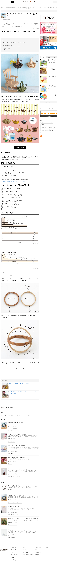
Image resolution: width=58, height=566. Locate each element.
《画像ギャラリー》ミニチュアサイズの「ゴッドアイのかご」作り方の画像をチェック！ (20, 31)
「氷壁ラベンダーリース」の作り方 (16, 422)
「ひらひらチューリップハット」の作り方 (17, 530)
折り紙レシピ (50, 62)
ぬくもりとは (25, 552)
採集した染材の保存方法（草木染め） (16, 457)
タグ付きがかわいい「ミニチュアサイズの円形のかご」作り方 (23, 383)
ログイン (55, 1)
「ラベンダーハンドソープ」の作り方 (16, 445)
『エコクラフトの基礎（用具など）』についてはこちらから (13, 181)
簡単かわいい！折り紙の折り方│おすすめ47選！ (52, 94)
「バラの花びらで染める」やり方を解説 (17, 434)
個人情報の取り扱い (38, 552)
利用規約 (36, 549)
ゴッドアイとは (5, 43)
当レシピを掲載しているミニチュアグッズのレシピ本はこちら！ (14, 42)
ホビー (12, 557)
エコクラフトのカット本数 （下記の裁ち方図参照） (12, 46)
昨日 (43, 57)
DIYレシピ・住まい (14, 554)
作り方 (4, 49)
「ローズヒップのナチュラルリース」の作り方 (18, 469)
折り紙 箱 (54, 62)
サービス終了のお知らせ (13, 485)
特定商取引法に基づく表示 (28, 554)
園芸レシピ (13, 555)
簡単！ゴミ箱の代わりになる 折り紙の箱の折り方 (52, 60)
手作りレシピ (15, 510)
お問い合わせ (37, 554)
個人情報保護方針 (38, 550)
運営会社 (36, 555)
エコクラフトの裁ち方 (6, 48)
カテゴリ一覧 (13, 560)
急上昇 (49, 57)
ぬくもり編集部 (9, 407)
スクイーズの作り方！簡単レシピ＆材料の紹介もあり (52, 69)
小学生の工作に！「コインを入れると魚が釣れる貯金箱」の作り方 (52, 86)
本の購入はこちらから (19, 147)
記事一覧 (24, 549)
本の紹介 (12, 559)
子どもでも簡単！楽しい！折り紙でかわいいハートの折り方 (52, 77)
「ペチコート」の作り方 (13, 506)
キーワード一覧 (26, 550)
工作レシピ (14, 426)
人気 (54, 57)
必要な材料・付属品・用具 (7, 45)
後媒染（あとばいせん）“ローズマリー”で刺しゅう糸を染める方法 (23, 518)
